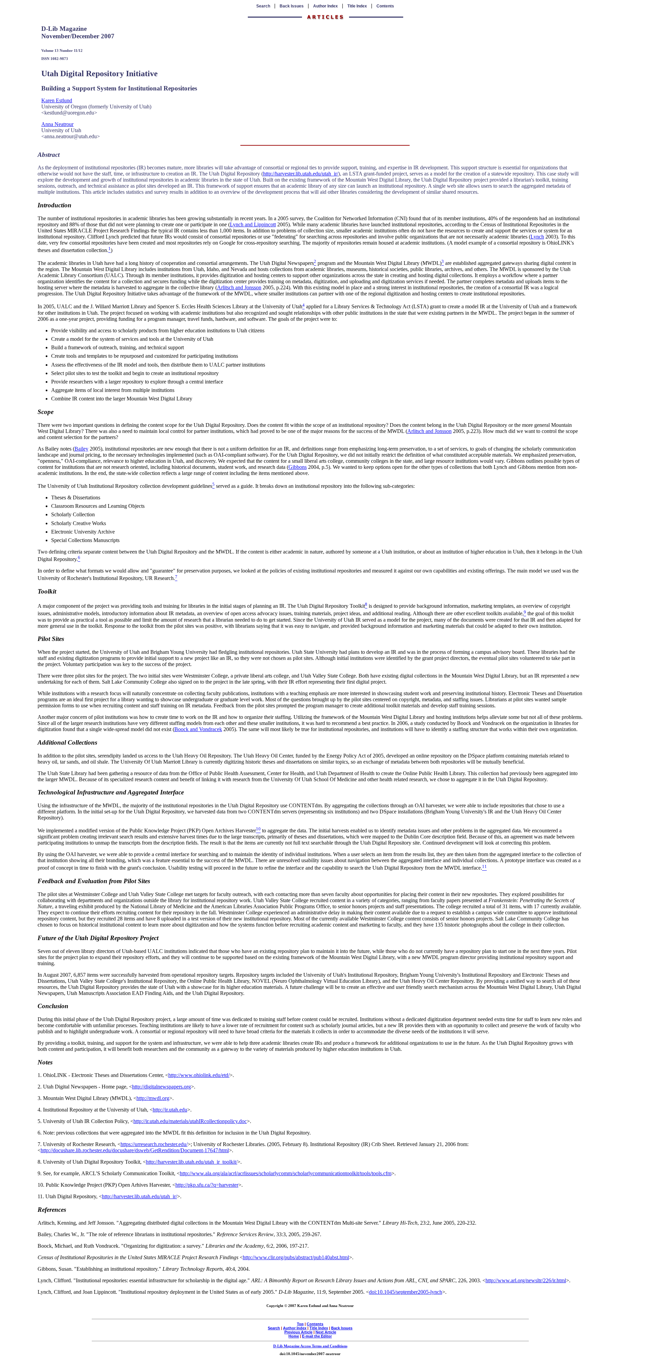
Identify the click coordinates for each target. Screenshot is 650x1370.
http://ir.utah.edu (170, 1110)
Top (300, 1324)
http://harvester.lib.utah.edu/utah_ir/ (300, 174)
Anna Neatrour (57, 124)
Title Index (357, 6)
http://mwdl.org (152, 1098)
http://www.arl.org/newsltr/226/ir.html (525, 1280)
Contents (385, 6)
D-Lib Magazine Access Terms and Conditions (310, 1346)
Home (293, 1336)
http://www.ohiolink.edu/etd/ (199, 1075)
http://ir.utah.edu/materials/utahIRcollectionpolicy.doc (190, 1121)
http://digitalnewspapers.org (161, 1086)
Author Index (325, 6)
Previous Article (298, 1332)
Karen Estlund (56, 100)
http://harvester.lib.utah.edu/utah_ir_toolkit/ (191, 1162)
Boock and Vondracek (198, 729)
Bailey (81, 449)
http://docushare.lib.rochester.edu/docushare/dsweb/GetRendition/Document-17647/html (135, 1150)
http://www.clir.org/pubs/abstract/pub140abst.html (296, 1257)
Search (263, 6)
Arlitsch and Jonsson (239, 287)
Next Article (326, 1332)
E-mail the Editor (317, 1336)
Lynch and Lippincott (253, 224)
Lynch (537, 237)
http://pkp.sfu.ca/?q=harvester (206, 1185)
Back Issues (292, 6)
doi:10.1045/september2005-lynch (405, 1292)
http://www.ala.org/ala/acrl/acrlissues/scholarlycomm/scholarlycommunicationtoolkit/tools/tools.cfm (285, 1173)
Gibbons (297, 467)
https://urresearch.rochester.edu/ (154, 1144)
